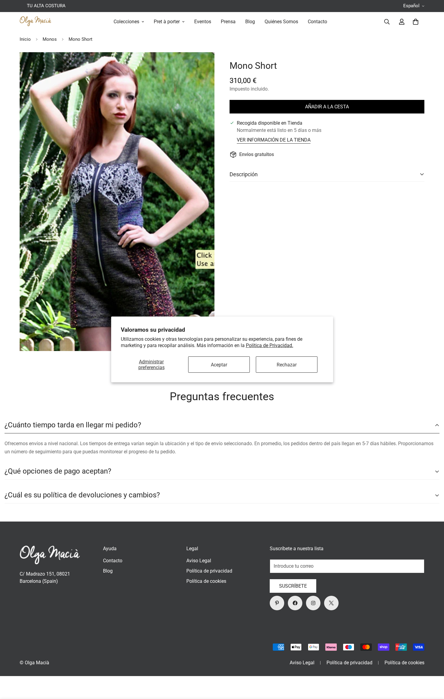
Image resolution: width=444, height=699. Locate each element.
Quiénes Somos (281, 21)
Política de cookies (206, 581)
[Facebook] (295, 603)
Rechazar (287, 364)
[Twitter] (331, 603)
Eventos (202, 21)
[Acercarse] (201, 65)
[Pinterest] (277, 603)
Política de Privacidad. (269, 345)
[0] (416, 22)
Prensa (228, 21)
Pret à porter (167, 21)
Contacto (317, 21)
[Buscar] (387, 21)
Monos (50, 39)
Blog (250, 21)
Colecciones (126, 21)
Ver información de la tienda (273, 140)
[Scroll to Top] (432, 666)
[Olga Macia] (35, 21)
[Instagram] (313, 603)
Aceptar (219, 364)
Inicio (25, 39)
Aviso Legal (198, 560)
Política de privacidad (209, 571)
